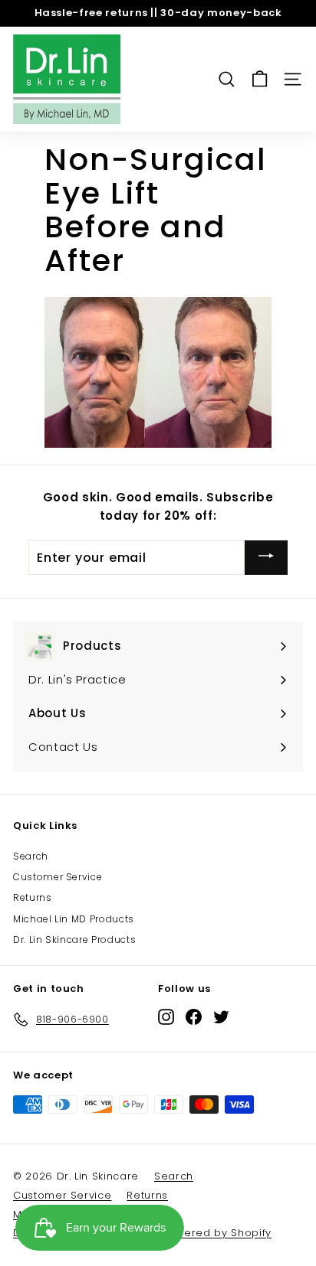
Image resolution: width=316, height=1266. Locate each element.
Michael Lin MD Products (73, 918)
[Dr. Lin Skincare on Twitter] (221, 1017)
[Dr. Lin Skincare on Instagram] (166, 1017)
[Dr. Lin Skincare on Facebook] (194, 1017)
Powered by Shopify (217, 1232)
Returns (32, 897)
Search (30, 856)
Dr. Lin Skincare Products (74, 939)
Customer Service (57, 876)
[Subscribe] (266, 557)
